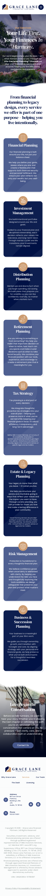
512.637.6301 (14, 814)
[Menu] (41, 7)
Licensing (30, 783)
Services (25, 777)
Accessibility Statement (30, 888)
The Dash (16, 783)
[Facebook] (31, 804)
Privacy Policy (11, 888)
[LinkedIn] (38, 804)
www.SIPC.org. (30, 845)
